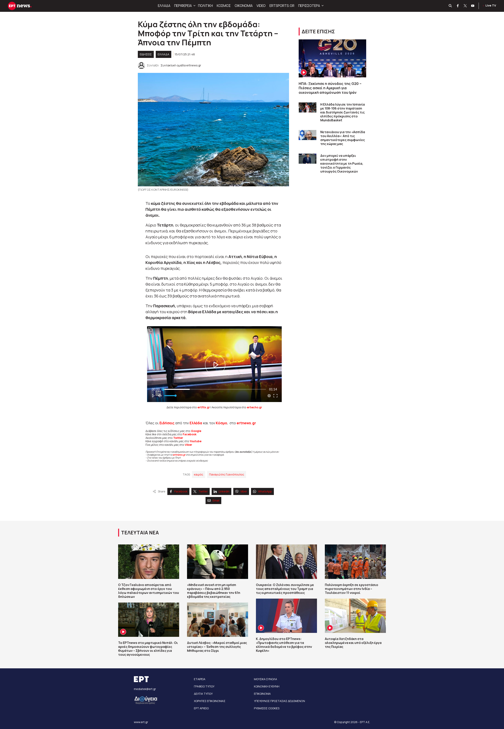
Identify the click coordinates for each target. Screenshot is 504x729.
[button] (194, 5)
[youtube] (473, 6)
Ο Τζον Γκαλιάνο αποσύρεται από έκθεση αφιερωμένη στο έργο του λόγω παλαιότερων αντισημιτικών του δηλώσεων (148, 591)
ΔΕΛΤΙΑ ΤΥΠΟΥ (203, 694)
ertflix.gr (203, 407)
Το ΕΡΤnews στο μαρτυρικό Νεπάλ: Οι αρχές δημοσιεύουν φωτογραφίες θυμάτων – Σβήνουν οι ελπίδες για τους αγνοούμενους (148, 649)
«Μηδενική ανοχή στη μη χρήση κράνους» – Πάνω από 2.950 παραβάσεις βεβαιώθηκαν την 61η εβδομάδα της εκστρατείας (213, 591)
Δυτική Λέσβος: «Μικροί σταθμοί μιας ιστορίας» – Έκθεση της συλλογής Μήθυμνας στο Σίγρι (217, 647)
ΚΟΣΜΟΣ (224, 5)
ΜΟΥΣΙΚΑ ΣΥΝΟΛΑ (265, 679)
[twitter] (465, 6)
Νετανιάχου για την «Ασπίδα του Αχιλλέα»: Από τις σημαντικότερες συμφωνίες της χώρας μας (342, 138)
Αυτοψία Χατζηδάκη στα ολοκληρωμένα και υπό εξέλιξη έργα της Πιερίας (353, 643)
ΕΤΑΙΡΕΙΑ (199, 679)
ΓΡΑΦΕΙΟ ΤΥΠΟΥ (204, 686)
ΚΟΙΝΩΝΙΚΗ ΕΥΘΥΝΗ (266, 686)
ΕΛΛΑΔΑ (164, 5)
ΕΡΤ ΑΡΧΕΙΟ (201, 708)
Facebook (189, 434)
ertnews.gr (179, 454)
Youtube (195, 441)
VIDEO (261, 5)
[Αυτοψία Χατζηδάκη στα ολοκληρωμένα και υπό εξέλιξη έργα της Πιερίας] (355, 616)
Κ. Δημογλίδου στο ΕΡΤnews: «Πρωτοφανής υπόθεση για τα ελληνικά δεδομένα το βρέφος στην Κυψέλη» (284, 645)
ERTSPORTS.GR (282, 5)
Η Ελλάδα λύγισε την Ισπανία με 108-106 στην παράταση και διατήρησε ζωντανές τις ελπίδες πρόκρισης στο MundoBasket (342, 112)
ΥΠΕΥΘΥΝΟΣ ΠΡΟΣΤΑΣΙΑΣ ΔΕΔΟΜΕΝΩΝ (279, 701)
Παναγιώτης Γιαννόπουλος (226, 474)
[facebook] (458, 6)
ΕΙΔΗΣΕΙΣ (146, 54)
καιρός (198, 474)
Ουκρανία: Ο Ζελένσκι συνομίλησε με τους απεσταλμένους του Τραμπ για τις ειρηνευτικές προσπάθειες (285, 589)
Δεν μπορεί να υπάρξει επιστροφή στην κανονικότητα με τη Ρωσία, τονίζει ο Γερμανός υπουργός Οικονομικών (341, 163)
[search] (450, 6)
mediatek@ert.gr (145, 689)
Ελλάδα (196, 423)
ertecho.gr (254, 407)
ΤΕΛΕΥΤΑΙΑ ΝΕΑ (140, 532)
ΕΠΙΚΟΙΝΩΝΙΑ (262, 694)
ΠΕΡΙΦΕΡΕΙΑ (183, 5)
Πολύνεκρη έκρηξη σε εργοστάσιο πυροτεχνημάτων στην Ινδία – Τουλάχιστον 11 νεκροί (351, 589)
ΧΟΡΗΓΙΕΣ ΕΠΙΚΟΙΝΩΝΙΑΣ (209, 701)
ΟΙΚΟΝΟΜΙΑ (244, 5)
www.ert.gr (141, 722)
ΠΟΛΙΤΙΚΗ (205, 5)
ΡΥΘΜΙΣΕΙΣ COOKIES (266, 708)
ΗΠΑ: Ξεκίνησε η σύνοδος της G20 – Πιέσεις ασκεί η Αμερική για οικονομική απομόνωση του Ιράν (330, 88)
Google (196, 431)
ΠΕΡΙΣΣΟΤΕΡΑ (309, 5)
